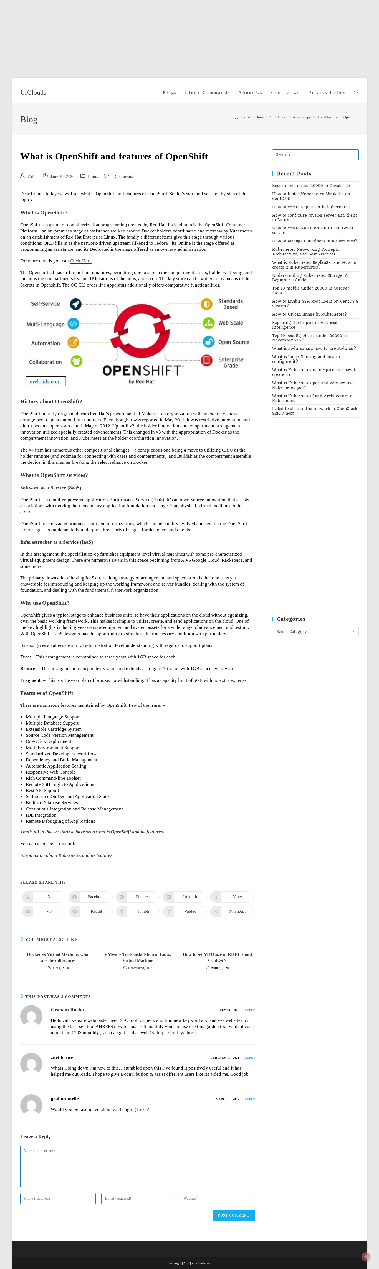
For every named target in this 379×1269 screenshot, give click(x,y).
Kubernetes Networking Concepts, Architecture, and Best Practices (306, 251)
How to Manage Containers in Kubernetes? (314, 241)
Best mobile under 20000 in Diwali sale (311, 185)
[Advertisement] (189, 39)
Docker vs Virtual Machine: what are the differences (58, 957)
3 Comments (122, 176)
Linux (93, 176)
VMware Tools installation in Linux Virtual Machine (137, 957)
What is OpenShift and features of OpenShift (325, 117)
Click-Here (81, 261)
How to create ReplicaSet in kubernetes (311, 207)
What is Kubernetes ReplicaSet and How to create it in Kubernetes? (314, 264)
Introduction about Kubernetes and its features (66, 855)
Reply (250, 1010)
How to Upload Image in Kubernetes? (309, 314)
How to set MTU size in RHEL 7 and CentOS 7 (217, 957)
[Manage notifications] (366, 1256)
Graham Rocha (67, 1009)
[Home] (236, 117)
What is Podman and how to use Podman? (314, 348)
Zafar (32, 176)
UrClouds (33, 92)
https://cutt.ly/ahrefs (177, 1032)
